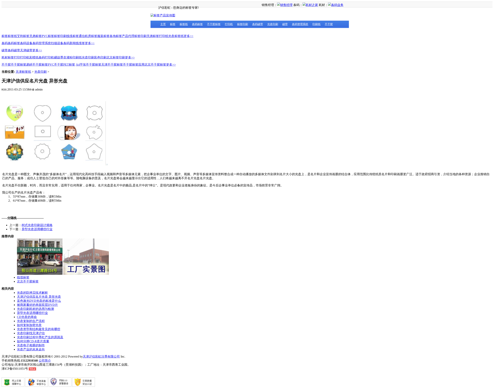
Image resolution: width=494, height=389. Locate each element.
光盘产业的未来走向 (31, 349)
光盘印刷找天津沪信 (31, 333)
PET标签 (69, 64)
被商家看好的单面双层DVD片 (37, 304)
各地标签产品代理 (122, 36)
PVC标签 (48, 36)
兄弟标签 (35, 36)
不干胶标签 (18, 64)
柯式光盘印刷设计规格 (37, 225)
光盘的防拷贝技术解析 (32, 292)
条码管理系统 (41, 43)
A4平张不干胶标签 (88, 64)
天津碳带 (26, 50)
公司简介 (45, 360)
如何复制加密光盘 (29, 325)
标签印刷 (60, 36)
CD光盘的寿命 (27, 317)
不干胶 (6, 64)
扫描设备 (57, 43)
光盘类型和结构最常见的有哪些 (38, 329)
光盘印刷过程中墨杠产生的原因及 (40, 337)
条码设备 (26, 43)
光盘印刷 (88, 57)
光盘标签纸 (176, 36)
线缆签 (80, 43)
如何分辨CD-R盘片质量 (33, 341)
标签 (5, 36)
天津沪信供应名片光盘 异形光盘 (39, 296)
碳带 (5, 50)
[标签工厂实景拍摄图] (86, 273)
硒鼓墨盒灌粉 (63, 57)
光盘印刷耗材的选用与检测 (35, 308)
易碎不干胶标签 (37, 64)
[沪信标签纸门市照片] (40, 273)
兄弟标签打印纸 (157, 36)
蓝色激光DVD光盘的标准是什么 (39, 300)
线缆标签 (72, 36)
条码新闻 (69, 43)
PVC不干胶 (55, 64)
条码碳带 (14, 50)
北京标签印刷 (116, 57)
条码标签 (14, 43)
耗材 (5, 57)
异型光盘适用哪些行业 (37, 229)
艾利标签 (23, 36)
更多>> (188, 36)
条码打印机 (46, 57)
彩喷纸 (34, 57)
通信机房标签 (88, 36)
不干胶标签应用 (134, 64)
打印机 (24, 57)
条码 (5, 43)
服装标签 (103, 36)
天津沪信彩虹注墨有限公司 (101, 356)
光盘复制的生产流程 (31, 321)
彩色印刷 (100, 57)
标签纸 (12, 36)
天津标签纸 (23, 71)
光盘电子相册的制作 (31, 345)
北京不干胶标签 (155, 64)
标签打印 (14, 57)
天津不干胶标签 (112, 64)
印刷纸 (77, 57)
